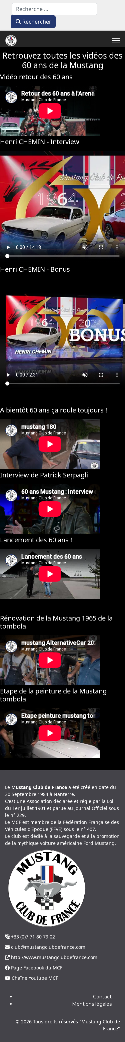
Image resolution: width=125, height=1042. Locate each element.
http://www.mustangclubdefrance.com (53, 957)
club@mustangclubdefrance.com (47, 947)
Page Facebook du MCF (36, 967)
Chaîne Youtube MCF (34, 978)
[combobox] (54, 9)
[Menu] (116, 41)
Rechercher (36, 21)
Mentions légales (92, 1004)
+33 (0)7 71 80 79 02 (32, 936)
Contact (102, 997)
